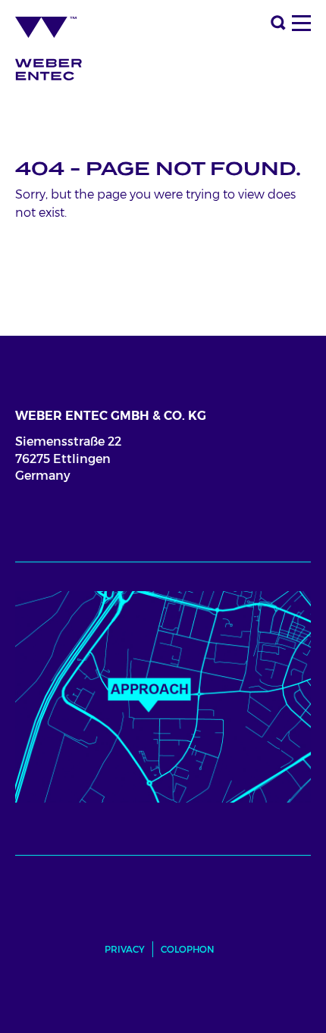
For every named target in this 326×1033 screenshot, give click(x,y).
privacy (125, 949)
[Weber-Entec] (60, 43)
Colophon (188, 949)
